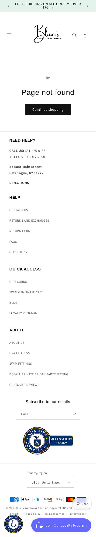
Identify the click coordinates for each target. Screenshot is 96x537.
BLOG (13, 302)
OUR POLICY (18, 252)
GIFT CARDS (18, 282)
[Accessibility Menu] (13, 524)
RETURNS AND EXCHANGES (29, 220)
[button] (9, 35)
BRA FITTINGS (19, 353)
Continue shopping (48, 109)
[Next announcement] (87, 6)
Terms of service (54, 513)
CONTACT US (18, 210)
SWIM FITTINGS (20, 363)
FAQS (13, 242)
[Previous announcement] (8, 6)
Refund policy (32, 513)
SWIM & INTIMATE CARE (26, 292)
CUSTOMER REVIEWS (24, 385)
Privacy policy (77, 513)
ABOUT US (16, 342)
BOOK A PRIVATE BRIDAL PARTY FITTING (39, 374)
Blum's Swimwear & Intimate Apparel (38, 508)
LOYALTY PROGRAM (23, 313)
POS (64, 508)
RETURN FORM (20, 231)
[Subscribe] (74, 414)
